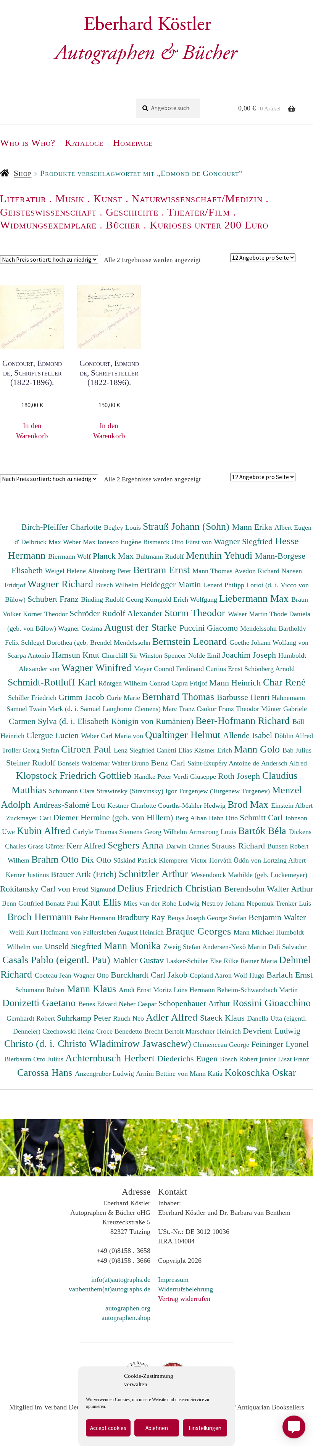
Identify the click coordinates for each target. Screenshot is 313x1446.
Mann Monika (133, 945)
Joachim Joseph (250, 655)
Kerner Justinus (28, 875)
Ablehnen (156, 1428)
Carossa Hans (46, 1072)
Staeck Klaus (223, 1018)
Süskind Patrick (136, 860)
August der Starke (141, 627)
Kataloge (84, 142)
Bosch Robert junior (249, 1059)
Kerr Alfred (87, 845)
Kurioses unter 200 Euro (209, 225)
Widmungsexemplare (48, 225)
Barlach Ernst (289, 974)
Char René (284, 682)
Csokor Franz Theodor (229, 709)
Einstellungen (205, 1428)
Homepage (133, 142)
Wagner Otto (92, 975)
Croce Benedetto (120, 1031)
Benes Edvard (98, 1004)
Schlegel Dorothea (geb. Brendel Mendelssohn (85, 642)
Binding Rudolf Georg (113, 599)
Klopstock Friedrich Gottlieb (75, 775)
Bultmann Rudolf (161, 556)
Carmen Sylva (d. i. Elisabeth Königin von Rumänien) (102, 721)
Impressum (173, 1279)
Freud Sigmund (95, 889)
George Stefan (227, 918)
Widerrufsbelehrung (185, 1289)
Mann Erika (253, 527)
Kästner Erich (214, 750)
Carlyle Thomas (96, 832)
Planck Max (114, 556)
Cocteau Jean (54, 975)
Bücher (123, 225)
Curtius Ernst (225, 669)
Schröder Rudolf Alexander (117, 613)
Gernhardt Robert (31, 1018)
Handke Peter (153, 776)
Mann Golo (258, 749)
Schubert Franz (54, 599)
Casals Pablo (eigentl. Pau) (57, 959)
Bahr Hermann (95, 918)
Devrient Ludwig (271, 1030)
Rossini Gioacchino (271, 1002)
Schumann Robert (41, 990)
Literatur (23, 199)
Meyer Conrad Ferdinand (170, 669)
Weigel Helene (66, 571)
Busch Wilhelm (118, 585)
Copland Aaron (212, 975)
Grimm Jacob (82, 697)
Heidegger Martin (171, 584)
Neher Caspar (138, 1004)
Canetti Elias (175, 750)
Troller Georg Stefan (31, 750)
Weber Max (80, 542)
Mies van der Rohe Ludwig (163, 903)
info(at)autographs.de (120, 1279)
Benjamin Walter (277, 917)
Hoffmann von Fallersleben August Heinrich (102, 932)
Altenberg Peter (110, 571)
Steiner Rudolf (32, 762)
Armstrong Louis (213, 832)
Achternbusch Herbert (111, 1058)
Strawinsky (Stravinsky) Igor (138, 791)
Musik (69, 199)
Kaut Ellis (102, 902)
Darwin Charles (188, 846)
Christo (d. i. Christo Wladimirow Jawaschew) (97, 1043)
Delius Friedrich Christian (170, 888)
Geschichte (132, 212)
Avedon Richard (257, 571)
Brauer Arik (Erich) (85, 874)
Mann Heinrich (236, 682)
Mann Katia (207, 1073)
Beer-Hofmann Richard (243, 720)
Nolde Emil (205, 655)
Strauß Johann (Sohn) (187, 526)
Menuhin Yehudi (220, 555)
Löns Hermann (195, 990)
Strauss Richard (239, 845)
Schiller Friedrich (33, 697)
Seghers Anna (137, 845)
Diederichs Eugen (188, 1058)
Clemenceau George (222, 1044)
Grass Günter (47, 846)
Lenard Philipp (224, 585)
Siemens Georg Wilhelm (154, 832)
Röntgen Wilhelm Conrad (134, 683)
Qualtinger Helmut (184, 734)
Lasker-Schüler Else (195, 961)
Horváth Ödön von (236, 860)
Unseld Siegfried (74, 946)
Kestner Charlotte (132, 805)
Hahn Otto (224, 818)
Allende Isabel (248, 735)
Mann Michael (255, 932)
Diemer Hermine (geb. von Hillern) (114, 817)
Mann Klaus (93, 988)
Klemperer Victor (184, 860)
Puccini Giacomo (209, 628)
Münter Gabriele (284, 709)
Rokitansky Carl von (36, 888)
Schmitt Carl (262, 817)
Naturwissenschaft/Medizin (197, 199)
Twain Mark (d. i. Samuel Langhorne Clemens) (95, 709)
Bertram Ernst (162, 569)
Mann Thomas (213, 571)
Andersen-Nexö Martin (235, 947)
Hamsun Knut (77, 655)
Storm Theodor (196, 612)
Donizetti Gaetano (40, 1002)
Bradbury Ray (142, 917)
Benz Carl (169, 762)
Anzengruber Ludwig (105, 1073)
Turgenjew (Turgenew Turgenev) (225, 791)
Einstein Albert (292, 805)
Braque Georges (200, 931)
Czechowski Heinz (69, 1031)
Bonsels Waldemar (84, 763)
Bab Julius (296, 750)
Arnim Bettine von (163, 1073)
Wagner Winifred (97, 667)
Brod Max (249, 804)
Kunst (108, 199)
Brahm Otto (56, 859)
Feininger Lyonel (280, 1044)
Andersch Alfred (284, 763)
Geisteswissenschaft (48, 212)
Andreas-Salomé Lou (70, 805)
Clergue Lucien (53, 735)
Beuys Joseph (187, 918)
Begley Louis (123, 527)
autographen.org (127, 1308)
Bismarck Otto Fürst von (178, 542)
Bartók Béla (263, 830)
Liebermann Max (255, 598)
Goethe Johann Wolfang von (268, 642)
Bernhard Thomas (179, 696)
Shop (22, 173)
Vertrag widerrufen (184, 1298)
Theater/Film (198, 212)
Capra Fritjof (190, 683)
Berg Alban (192, 818)
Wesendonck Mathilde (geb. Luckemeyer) (249, 875)
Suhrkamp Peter (85, 1018)
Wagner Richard (61, 584)
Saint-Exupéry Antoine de (224, 763)
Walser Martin (248, 614)
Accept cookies (108, 1428)
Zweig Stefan (182, 947)
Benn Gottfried (23, 903)
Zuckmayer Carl (29, 818)
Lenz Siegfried (135, 750)
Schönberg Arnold (269, 669)
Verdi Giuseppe (195, 776)
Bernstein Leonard (190, 641)
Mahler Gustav (139, 960)
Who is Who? (27, 142)
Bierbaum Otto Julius (34, 1059)
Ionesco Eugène (120, 542)
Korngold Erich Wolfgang (182, 599)
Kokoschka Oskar (260, 1072)
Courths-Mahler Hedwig (192, 805)
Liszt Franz (293, 1059)
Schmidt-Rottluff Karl (53, 682)
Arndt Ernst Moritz (146, 990)
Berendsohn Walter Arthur (268, 888)
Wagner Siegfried (244, 541)
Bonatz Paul (63, 903)
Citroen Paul (87, 749)
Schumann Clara (73, 791)
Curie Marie (124, 697)
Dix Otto (97, 859)
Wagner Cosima (81, 628)
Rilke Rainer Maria (251, 961)
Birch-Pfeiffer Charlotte (62, 527)
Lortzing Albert (284, 860)
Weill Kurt (24, 932)
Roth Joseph (240, 776)
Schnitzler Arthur (155, 873)
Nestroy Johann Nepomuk (239, 903)
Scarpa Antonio (29, 655)
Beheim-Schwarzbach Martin (257, 990)
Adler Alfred (173, 1017)
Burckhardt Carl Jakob (150, 974)
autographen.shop (126, 1317)
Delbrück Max (42, 542)
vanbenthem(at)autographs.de (109, 1289)
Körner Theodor (46, 614)
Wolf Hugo (250, 975)
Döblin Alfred (293, 736)
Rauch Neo (129, 1018)
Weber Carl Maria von (113, 736)
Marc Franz (180, 709)
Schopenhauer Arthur (195, 1003)
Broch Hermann (40, 916)
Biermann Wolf (70, 556)
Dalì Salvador (287, 947)
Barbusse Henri (244, 697)
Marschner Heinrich (214, 1031)
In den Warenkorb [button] (32, 431)
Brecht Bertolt (165, 1031)
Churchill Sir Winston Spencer (145, 655)
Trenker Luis (293, 903)
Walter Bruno (131, 763)
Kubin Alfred (45, 830)
